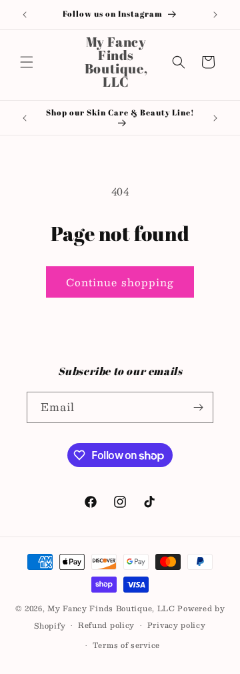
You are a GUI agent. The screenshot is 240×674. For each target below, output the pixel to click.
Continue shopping (120, 282)
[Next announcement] (215, 14)
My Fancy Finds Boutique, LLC (111, 608)
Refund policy (106, 625)
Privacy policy (176, 625)
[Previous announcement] (24, 14)
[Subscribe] (198, 407)
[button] (26, 62)
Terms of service (126, 645)
